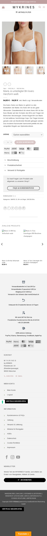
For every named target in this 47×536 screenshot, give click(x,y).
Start (4, 88)
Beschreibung (13, 160)
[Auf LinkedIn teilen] (23, 208)
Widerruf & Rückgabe (15, 429)
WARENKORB (10, 493)
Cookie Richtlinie (13, 443)
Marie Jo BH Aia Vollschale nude (10, 261)
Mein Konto (11, 390)
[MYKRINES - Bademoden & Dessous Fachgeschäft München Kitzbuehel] (23, 7)
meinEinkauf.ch (33, 294)
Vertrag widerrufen (16, 401)
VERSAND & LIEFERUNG (33, 493)
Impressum (11, 447)
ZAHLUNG (19, 493)
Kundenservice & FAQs (15, 415)
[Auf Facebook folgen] (7, 457)
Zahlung (10, 420)
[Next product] (5, 84)
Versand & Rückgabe (16, 170)
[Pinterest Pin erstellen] (20, 208)
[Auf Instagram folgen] (12, 457)
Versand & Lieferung (14, 425)
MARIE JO (14, 199)
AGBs (9, 434)
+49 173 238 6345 (23, 322)
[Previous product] (9, 84)
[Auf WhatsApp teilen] (5, 208)
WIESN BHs (20, 88)
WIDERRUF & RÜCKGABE (14, 496)
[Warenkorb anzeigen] (3, 7)
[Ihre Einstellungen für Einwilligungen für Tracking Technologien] (2, 402)
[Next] (41, 43)
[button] (40, 7)
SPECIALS (11, 88)
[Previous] (6, 43)
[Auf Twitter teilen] (12, 208)
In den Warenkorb (25, 142)
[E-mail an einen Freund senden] (16, 208)
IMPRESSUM (31, 498)
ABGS (27, 496)
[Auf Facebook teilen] (9, 208)
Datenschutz (11, 438)
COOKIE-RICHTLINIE (18, 498)
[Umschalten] (5, 160)
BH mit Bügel (22, 199)
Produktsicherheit (14, 165)
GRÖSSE (6, 134)
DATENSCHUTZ (35, 496)
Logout (10, 395)
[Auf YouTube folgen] (18, 457)
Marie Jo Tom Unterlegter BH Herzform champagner (33, 261)
